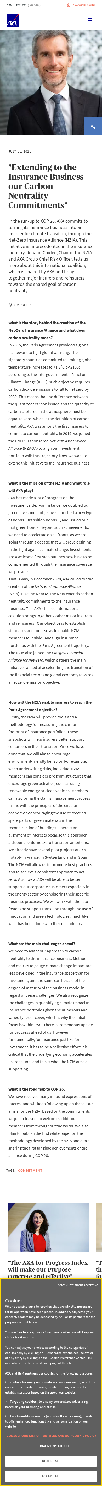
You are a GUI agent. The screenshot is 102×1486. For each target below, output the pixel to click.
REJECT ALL (51, 1461)
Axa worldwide (84, 5)
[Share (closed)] (93, 126)
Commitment (30, 1170)
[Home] (13, 20)
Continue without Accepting (78, 1285)
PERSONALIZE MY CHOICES (51, 1446)
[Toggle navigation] (89, 20)
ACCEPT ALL (51, 1476)
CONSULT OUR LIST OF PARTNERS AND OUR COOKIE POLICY (51, 1436)
